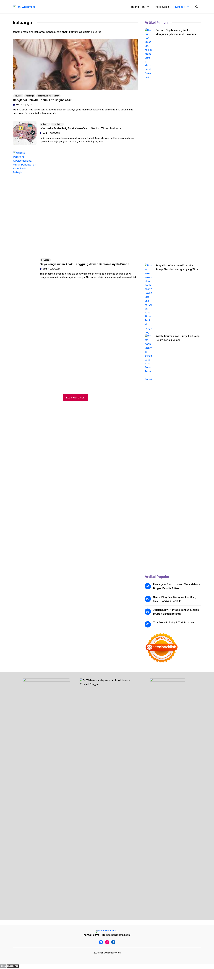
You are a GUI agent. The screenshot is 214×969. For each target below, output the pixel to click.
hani (18, 105)
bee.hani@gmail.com (118, 934)
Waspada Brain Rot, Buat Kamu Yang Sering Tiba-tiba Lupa (80, 128)
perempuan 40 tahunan (48, 96)
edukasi (18, 96)
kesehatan (57, 124)
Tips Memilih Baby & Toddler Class (173, 622)
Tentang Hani (137, 6)
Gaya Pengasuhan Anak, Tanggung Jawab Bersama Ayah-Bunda (84, 264)
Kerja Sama (162, 6)
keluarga (30, 96)
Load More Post (75, 397)
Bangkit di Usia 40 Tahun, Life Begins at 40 (42, 100)
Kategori (180, 6)
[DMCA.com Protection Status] (9, 967)
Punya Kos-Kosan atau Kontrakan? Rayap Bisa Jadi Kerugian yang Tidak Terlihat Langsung (177, 269)
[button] (196, 7)
